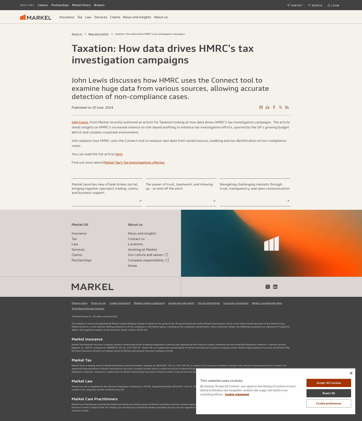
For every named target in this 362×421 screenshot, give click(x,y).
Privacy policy (80, 303)
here (118, 154)
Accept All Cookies (329, 383)
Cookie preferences (328, 403)
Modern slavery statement (149, 303)
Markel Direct (81, 5)
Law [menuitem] (88, 17)
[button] (315, 5)
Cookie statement (120, 303)
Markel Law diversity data (267, 303)
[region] (275, 391)
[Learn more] (140, 200)
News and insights (98, 34)
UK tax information (209, 303)
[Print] (261, 107)
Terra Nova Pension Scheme (88, 308)
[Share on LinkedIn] (287, 107)
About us (77, 34)
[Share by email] (267, 107)
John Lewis (80, 122)
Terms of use (98, 303)
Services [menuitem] (100, 17)
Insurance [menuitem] (66, 17)
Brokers (99, 5)
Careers (43, 5)
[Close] (351, 373)
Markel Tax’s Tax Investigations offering (133, 162)
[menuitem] (37, 17)
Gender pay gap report (181, 303)
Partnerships (60, 5)
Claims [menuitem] (115, 17)
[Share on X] (280, 107)
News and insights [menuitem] (137, 17)
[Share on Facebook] (274, 107)
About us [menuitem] (161, 17)
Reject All (328, 393)
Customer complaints (235, 303)
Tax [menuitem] (79, 17)
